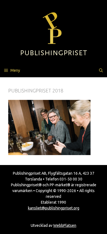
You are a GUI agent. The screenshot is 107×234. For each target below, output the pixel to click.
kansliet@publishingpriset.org (53, 208)
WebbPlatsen (64, 225)
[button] (101, 70)
